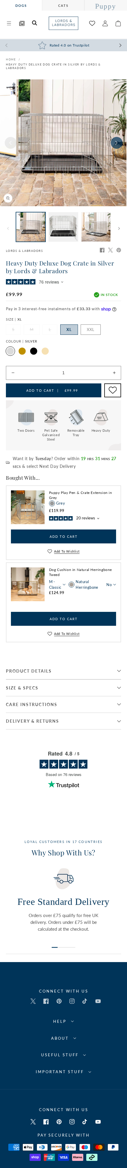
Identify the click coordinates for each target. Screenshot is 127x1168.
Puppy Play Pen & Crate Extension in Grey (80, 495)
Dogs (21, 5)
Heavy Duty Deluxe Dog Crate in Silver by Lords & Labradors (53, 66)
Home (11, 59)
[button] (8, 23)
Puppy (105, 6)
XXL (91, 329)
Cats (63, 5)
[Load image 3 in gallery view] (96, 227)
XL (69, 329)
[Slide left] (11, 143)
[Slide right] (117, 143)
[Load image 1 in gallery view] (30, 227)
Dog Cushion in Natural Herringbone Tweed (80, 572)
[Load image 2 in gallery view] (63, 227)
